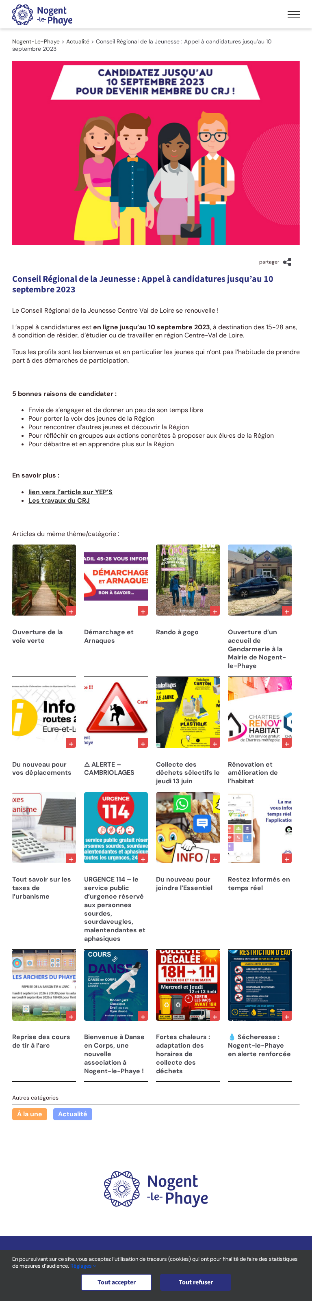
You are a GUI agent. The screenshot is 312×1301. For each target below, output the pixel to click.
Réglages (81, 1265)
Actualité (72, 1114)
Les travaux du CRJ (59, 500)
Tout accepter (117, 1282)
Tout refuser (196, 1282)
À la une (29, 1114)
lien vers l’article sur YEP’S (70, 492)
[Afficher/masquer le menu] (293, 14)
